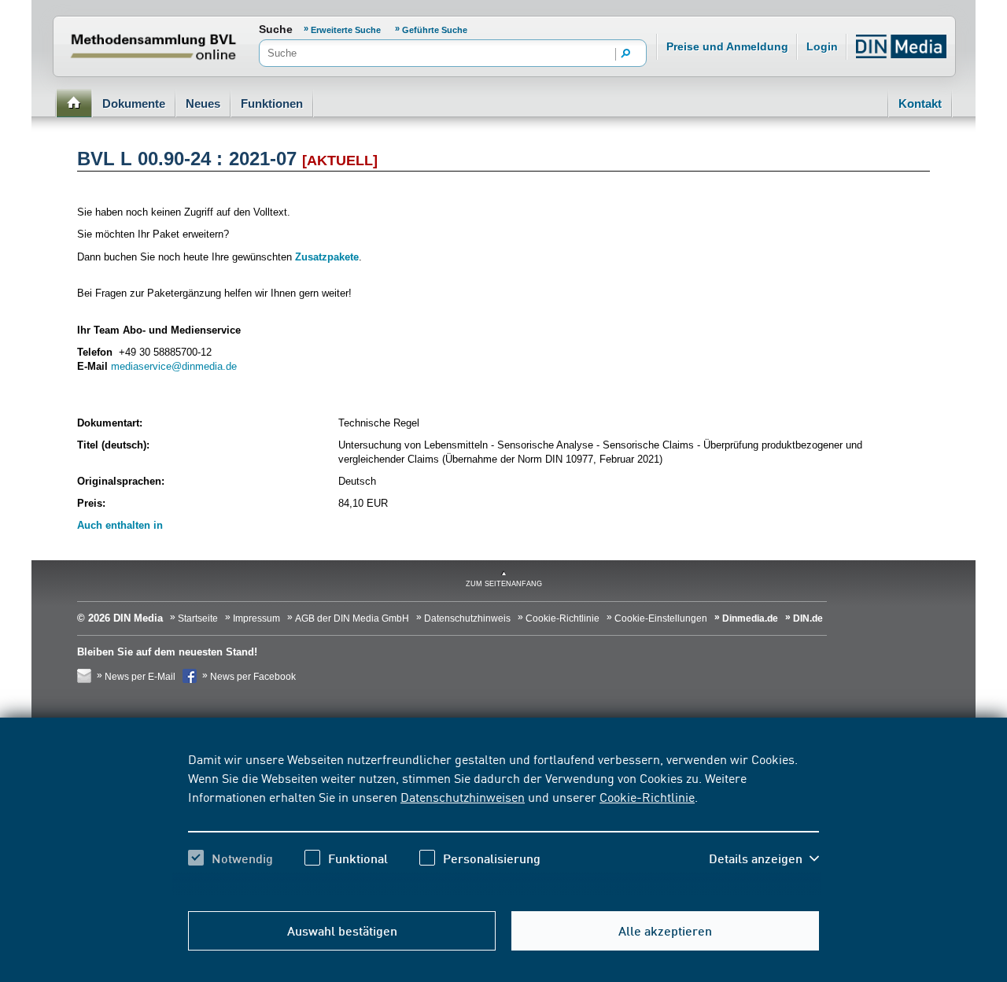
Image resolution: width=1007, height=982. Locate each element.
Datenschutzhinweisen (462, 796)
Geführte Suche (434, 30)
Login (822, 46)
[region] (503, 822)
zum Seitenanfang (504, 584)
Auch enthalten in (120, 525)
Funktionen (272, 103)
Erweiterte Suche (347, 30)
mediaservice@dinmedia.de (174, 366)
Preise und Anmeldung (727, 46)
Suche (276, 29)
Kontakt (920, 103)
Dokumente (133, 103)
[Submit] (626, 54)
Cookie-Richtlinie (647, 796)
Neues (203, 103)
